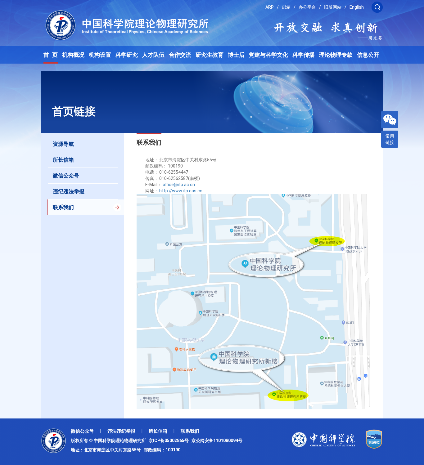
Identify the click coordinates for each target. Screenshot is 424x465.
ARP (269, 7)
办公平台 (307, 7)
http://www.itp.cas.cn (180, 190)
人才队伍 (153, 55)
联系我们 (190, 431)
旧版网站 (332, 7)
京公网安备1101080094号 (217, 440)
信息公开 (368, 55)
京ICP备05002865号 (170, 440)
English (357, 7)
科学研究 (126, 55)
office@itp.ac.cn (179, 184)
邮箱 (286, 7)
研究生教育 (209, 55)
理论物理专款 (336, 55)
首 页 (50, 55)
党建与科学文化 (268, 55)
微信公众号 (82, 431)
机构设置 (100, 55)
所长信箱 (158, 431)
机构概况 (73, 55)
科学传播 (303, 55)
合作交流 (180, 55)
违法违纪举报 (121, 431)
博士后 (236, 55)
